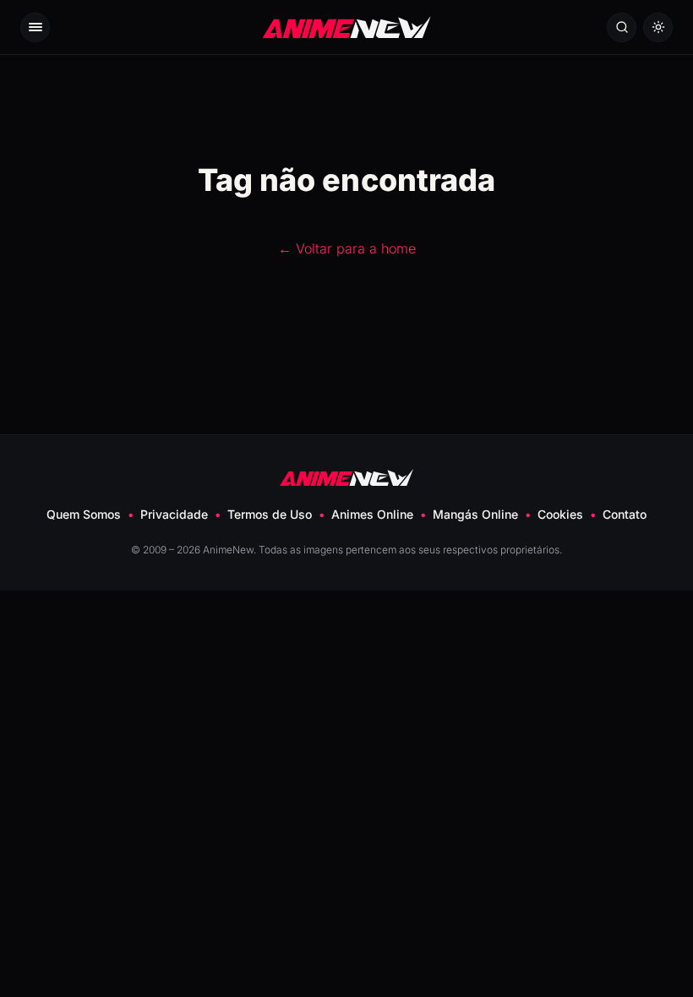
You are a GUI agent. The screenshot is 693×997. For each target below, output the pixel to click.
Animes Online (372, 514)
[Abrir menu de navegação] (35, 27)
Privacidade (174, 514)
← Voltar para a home (347, 248)
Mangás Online (475, 514)
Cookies (560, 514)
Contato (625, 514)
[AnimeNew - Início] (347, 26)
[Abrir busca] (621, 27)
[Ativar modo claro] (658, 27)
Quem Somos (83, 514)
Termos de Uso (269, 514)
